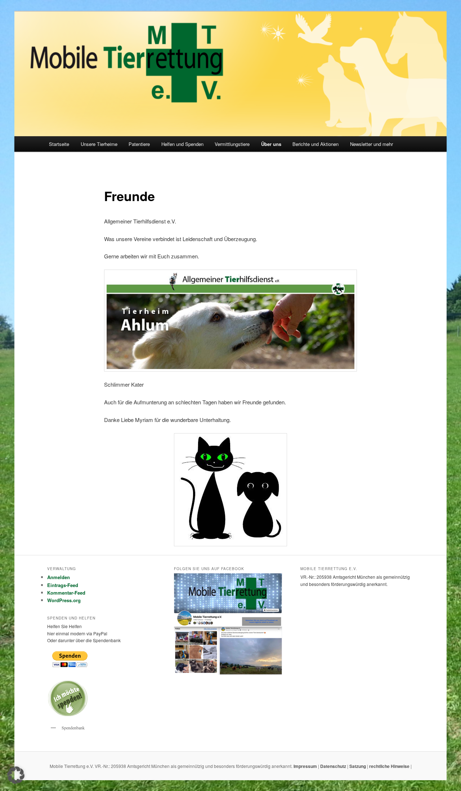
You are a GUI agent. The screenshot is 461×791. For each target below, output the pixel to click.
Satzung (357, 766)
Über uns (271, 144)
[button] (16, 775)
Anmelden (58, 577)
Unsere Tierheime (99, 144)
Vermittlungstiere (232, 144)
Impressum (306, 766)
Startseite (59, 144)
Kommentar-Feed (66, 592)
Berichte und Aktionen (315, 144)
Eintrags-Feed (62, 585)
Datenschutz (333, 766)
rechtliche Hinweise (390, 766)
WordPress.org (64, 600)
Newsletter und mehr (371, 144)
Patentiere (139, 144)
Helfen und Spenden (182, 144)
